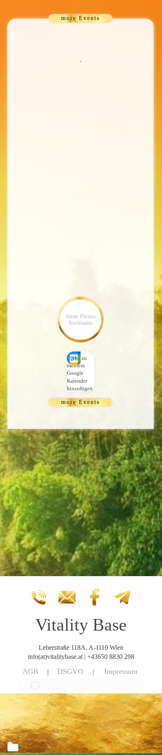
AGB (30, 671)
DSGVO (70, 671)
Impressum (120, 671)
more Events (80, 18)
